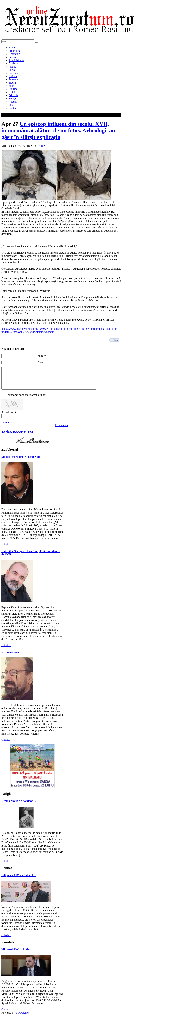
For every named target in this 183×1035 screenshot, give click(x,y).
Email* (42, 362)
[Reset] (36, 42)
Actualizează (8, 412)
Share (115, 340)
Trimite (5, 422)
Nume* (42, 355)
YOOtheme (22, 1012)
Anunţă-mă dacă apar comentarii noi (25, 394)
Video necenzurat (17, 432)
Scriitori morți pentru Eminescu (20, 456)
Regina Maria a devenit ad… (18, 800)
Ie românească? (10, 652)
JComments (61, 425)
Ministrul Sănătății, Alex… (17, 949)
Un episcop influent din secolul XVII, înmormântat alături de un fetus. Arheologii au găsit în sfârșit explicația (58, 130)
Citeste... (6, 544)
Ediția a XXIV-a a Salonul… (18, 875)
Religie (41, 145)
